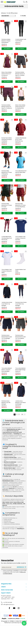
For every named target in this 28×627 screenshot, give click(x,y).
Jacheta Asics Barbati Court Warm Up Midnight (20, 402)
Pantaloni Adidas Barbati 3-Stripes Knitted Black (6, 41)
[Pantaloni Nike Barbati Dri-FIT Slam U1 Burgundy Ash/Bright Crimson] (7, 160)
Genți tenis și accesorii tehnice (12, 524)
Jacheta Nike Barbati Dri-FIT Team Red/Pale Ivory (20, 139)
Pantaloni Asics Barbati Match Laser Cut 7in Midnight (7, 337)
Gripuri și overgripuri (9, 522)
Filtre (24, 16)
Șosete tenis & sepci (9, 468)
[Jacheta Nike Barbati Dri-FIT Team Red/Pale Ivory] (21, 127)
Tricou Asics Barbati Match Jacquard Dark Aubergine (7, 369)
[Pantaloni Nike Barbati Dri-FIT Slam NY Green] (7, 193)
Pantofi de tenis (8, 519)
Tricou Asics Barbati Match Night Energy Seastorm (20, 369)
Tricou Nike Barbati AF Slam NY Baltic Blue (20, 171)
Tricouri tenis (8, 451)
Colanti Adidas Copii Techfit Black (20, 40)
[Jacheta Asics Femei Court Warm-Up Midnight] (7, 291)
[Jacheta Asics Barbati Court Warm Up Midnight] (21, 390)
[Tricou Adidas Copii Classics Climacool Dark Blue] (21, 226)
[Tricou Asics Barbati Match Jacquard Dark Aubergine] (7, 357)
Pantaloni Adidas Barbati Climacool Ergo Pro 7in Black (20, 73)
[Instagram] (18, 608)
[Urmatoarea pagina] (25, 414)
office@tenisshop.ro (8, 604)
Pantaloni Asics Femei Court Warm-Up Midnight (20, 304)
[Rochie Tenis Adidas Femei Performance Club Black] (7, 127)
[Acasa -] (9, 2)
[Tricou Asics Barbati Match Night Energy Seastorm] (21, 357)
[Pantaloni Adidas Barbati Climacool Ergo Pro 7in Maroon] (7, 94)
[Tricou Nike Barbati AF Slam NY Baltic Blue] (21, 160)
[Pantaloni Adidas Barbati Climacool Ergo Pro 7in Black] (21, 61)
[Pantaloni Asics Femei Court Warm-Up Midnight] (21, 291)
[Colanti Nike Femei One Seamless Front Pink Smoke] (7, 226)
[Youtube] (14, 608)
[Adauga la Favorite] (12, 21)
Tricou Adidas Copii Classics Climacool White (7, 271)
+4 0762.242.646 (7, 602)
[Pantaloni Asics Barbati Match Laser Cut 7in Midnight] (7, 324)
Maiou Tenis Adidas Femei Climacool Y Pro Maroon (6, 73)
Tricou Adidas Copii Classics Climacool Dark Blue (20, 238)
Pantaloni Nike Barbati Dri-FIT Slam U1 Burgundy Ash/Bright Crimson (7, 172)
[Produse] (2, 2)
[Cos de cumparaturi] (26, 2)
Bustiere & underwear (10, 462)
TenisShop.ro (17, 433)
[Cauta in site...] (24, 2)
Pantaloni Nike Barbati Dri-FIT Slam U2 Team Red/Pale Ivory (20, 205)
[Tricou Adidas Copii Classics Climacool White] (7, 259)
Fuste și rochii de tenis (10, 457)
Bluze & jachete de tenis (11, 465)
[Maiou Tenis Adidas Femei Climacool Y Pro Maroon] (7, 61)
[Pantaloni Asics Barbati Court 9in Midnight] (7, 390)
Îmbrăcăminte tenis (14, 420)
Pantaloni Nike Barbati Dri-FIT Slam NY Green (7, 205)
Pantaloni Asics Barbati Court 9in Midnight (6, 402)
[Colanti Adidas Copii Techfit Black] (21, 28)
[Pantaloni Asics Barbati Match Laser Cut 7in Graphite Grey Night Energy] (21, 324)
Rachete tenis (7, 521)
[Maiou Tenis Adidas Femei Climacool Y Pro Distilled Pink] (21, 94)
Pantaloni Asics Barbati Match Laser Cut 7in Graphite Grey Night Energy (20, 337)
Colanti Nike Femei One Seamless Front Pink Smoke (7, 238)
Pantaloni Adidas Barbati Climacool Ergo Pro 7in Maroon (7, 106)
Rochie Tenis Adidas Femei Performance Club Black (7, 139)
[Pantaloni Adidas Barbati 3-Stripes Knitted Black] (7, 28)
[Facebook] (9, 608)
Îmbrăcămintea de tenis (13, 429)
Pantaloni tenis (8, 454)
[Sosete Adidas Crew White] (21, 259)
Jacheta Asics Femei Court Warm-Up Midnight (7, 304)
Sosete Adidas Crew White (20, 270)
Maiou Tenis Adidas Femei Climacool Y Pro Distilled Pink (20, 106)
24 (22, 414)
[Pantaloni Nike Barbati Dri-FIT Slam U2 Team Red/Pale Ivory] (21, 193)
